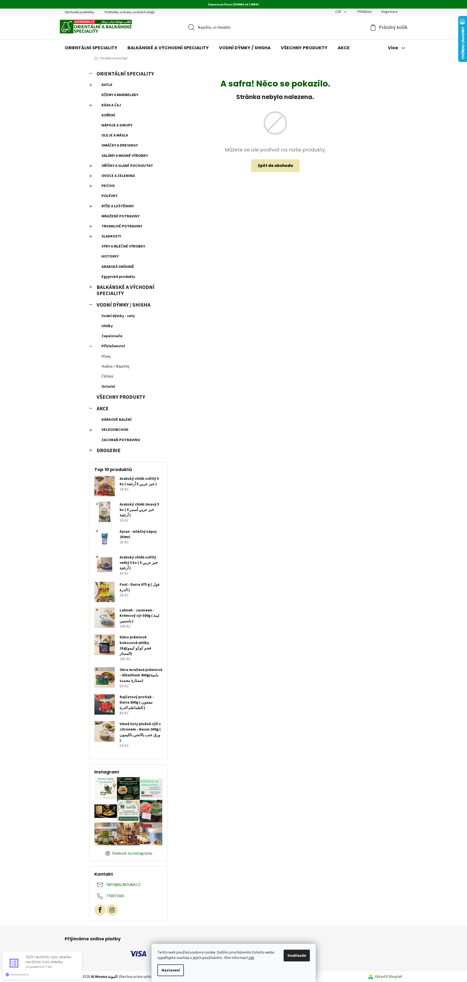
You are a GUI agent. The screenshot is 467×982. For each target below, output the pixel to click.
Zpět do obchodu (275, 165)
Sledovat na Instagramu (132, 853)
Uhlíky (107, 326)
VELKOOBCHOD (114, 429)
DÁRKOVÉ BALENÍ (116, 419)
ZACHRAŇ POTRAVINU (120, 440)
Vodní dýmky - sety (118, 316)
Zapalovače (111, 336)
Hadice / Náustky (115, 366)
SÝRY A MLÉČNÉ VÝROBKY (123, 246)
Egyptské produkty (118, 276)
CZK (338, 11)
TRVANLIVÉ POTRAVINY (121, 226)
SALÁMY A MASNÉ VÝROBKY (124, 155)
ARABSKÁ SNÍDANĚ (117, 266)
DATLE (107, 84)
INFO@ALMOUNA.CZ (123, 884)
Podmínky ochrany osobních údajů (129, 12)
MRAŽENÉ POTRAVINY (120, 216)
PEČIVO (108, 185)
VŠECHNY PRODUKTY (121, 397)
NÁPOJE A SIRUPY (116, 125)
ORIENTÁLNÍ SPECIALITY (125, 73)
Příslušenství (113, 346)
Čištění (107, 376)
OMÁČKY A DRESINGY (119, 145)
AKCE (103, 408)
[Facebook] (100, 910)
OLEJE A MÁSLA (114, 135)
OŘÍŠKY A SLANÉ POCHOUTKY (127, 165)
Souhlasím (296, 955)
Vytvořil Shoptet (389, 976)
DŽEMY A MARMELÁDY (119, 95)
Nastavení (171, 970)
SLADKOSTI (111, 236)
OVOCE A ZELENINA (118, 175)
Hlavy (106, 356)
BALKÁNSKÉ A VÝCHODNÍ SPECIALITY (125, 290)
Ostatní (108, 386)
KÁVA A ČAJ (111, 105)
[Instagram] (112, 910)
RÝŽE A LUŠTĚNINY (117, 206)
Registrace (389, 11)
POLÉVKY (109, 196)
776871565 (115, 896)
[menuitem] (91, 47)
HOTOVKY (110, 256)
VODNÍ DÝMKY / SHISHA (124, 305)
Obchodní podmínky (79, 12)
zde (251, 957)
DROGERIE (109, 450)
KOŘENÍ (108, 115)
